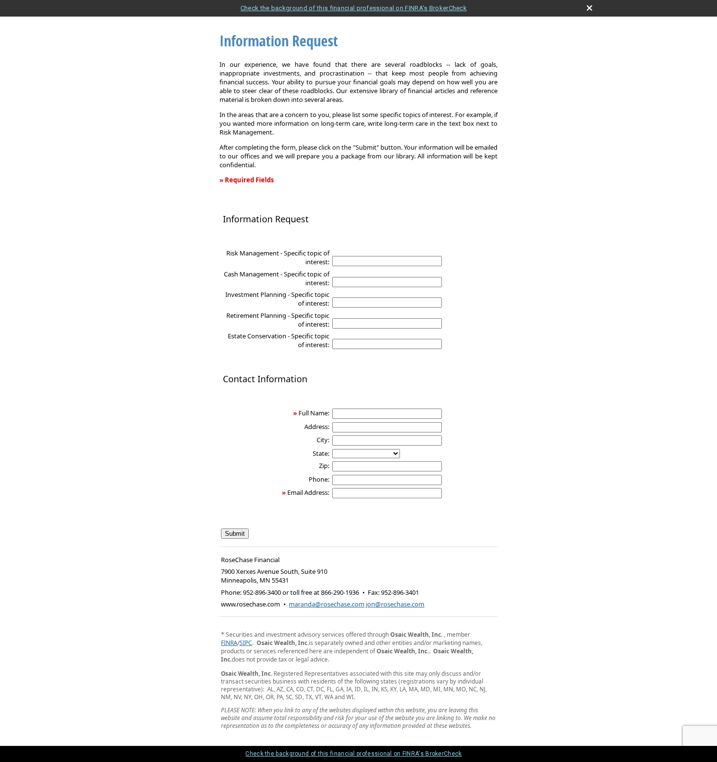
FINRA (229, 643)
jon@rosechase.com (395, 604)
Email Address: (308, 492)
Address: (316, 426)
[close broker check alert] (589, 8)
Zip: (324, 465)
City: (323, 439)
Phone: (319, 479)
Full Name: (314, 413)
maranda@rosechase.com (326, 604)
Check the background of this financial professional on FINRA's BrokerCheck (353, 8)
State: (321, 453)
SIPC (245, 643)
